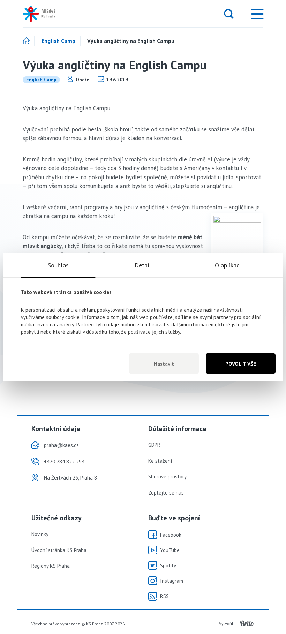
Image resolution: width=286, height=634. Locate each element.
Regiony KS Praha (50, 566)
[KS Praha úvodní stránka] (45, 14)
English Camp (58, 41)
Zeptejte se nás (166, 492)
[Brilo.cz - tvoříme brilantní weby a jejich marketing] (247, 623)
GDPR (154, 444)
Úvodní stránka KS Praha (58, 550)
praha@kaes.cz (61, 445)
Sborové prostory (167, 476)
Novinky (39, 534)
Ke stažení (160, 461)
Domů (29, 41)
